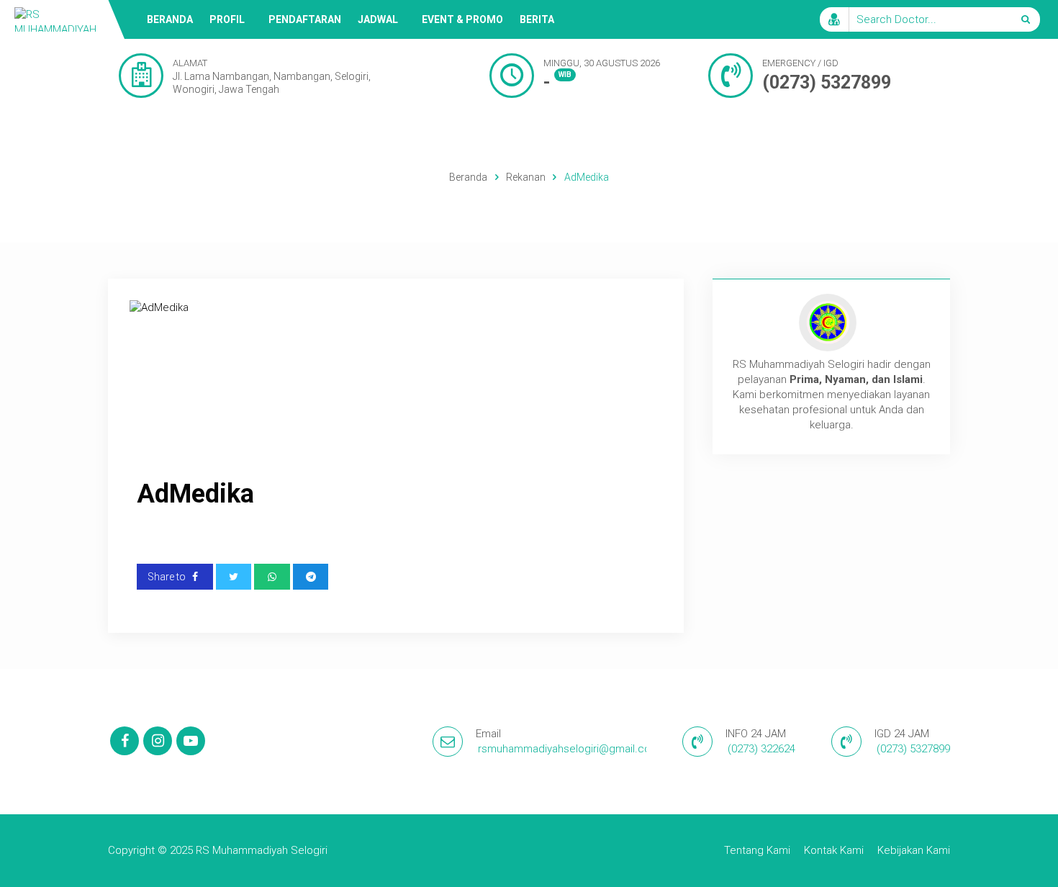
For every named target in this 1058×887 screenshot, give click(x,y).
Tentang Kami (757, 850)
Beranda (468, 177)
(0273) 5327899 (826, 82)
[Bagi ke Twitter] (234, 577)
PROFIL (227, 19)
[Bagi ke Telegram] (311, 577)
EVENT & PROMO (462, 19)
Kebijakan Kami (913, 850)
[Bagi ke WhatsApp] (272, 577)
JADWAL (378, 19)
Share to (168, 576)
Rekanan (526, 177)
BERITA (537, 19)
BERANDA (170, 19)
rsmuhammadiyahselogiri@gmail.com (569, 748)
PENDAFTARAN (304, 19)
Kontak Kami (834, 850)
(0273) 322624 (761, 748)
